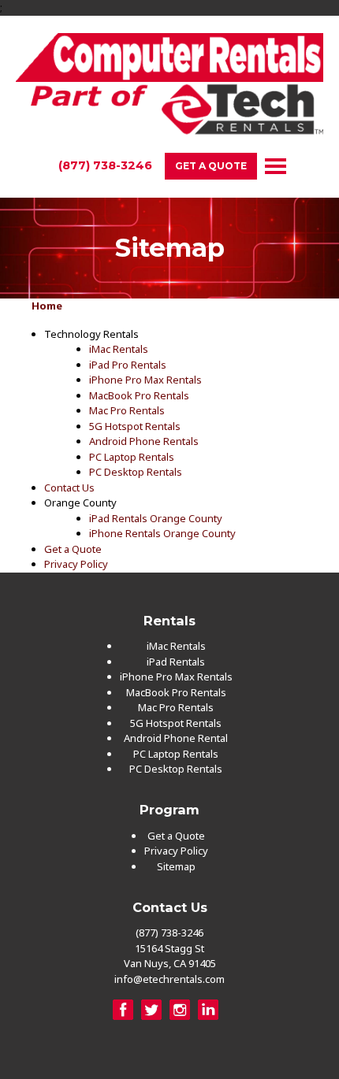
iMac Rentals (118, 349)
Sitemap (176, 866)
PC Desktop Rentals (135, 472)
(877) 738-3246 (105, 165)
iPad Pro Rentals (127, 365)
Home (47, 305)
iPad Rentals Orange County (155, 518)
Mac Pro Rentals (127, 410)
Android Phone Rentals (144, 441)
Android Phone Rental (176, 738)
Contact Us (69, 487)
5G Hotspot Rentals (135, 426)
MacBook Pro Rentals (139, 395)
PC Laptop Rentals (131, 457)
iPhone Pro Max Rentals (145, 380)
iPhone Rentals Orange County (162, 533)
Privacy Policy (76, 564)
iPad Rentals (176, 661)
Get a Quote (211, 166)
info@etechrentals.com (169, 979)
